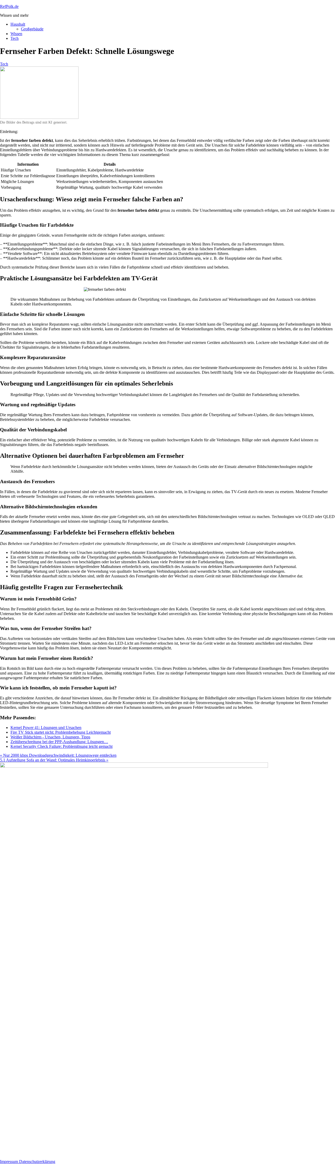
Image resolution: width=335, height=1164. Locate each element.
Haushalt (17, 24)
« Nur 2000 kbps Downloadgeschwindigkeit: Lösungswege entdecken (58, 755)
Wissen (16, 33)
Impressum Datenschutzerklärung (27, 1161)
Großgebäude (32, 29)
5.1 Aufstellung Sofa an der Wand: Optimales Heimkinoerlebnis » (54, 760)
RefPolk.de (9, 6)
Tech (14, 38)
